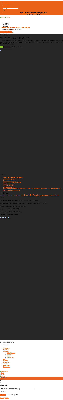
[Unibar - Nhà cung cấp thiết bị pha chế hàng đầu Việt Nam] (5, 17)
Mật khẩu (3, 392)
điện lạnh (55, 195)
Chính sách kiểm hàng (9, 179)
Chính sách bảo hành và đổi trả (12, 182)
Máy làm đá (10, 354)
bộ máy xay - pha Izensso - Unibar (8, 195)
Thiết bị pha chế (11, 353)
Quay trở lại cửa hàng (6, 32)
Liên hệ (5, 360)
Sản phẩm (6, 26)
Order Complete (25, 27)
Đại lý (5, 34)
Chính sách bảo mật (9, 184)
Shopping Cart (4, 27)
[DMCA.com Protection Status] (5, 47)
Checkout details (14, 27)
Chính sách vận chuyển (9, 181)
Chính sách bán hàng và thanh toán (13, 178)
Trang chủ (6, 23)
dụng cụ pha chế (19, 195)
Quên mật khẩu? (4, 398)
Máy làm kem (10, 357)
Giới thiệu (6, 24)
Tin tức (5, 38)
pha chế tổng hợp (32, 195)
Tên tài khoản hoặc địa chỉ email (9, 388)
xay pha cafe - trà (46, 195)
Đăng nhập (6, 5)
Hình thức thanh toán (9, 187)
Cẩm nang (6, 362)
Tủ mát (8, 31)
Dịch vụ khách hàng (9, 2)
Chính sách (6, 3)
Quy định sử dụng (8, 185)
